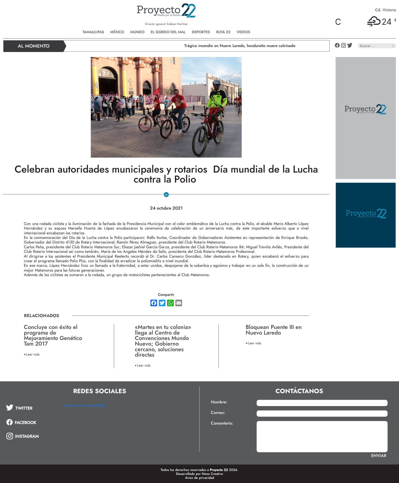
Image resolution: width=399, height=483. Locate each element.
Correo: (218, 412)
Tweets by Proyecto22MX (84, 405)
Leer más (32, 354)
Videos (243, 32)
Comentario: (222, 423)
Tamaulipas (93, 32)
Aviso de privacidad (199, 477)
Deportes (201, 32)
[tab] (32, 407)
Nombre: (219, 402)
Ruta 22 (223, 32)
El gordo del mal (168, 32)
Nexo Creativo (212, 473)
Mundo (137, 32)
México (117, 32)
